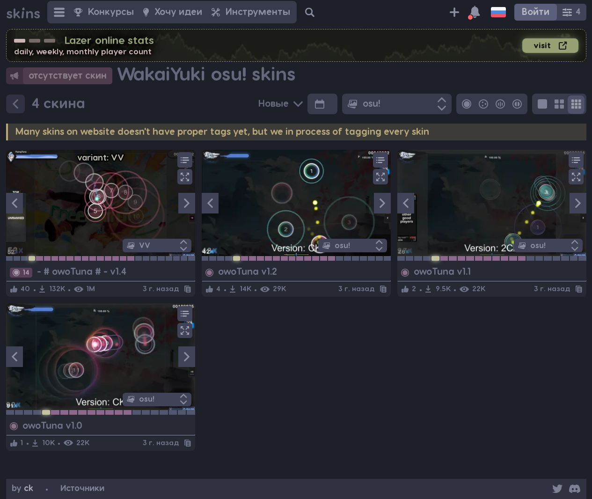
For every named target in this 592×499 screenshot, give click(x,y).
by (22, 488)
